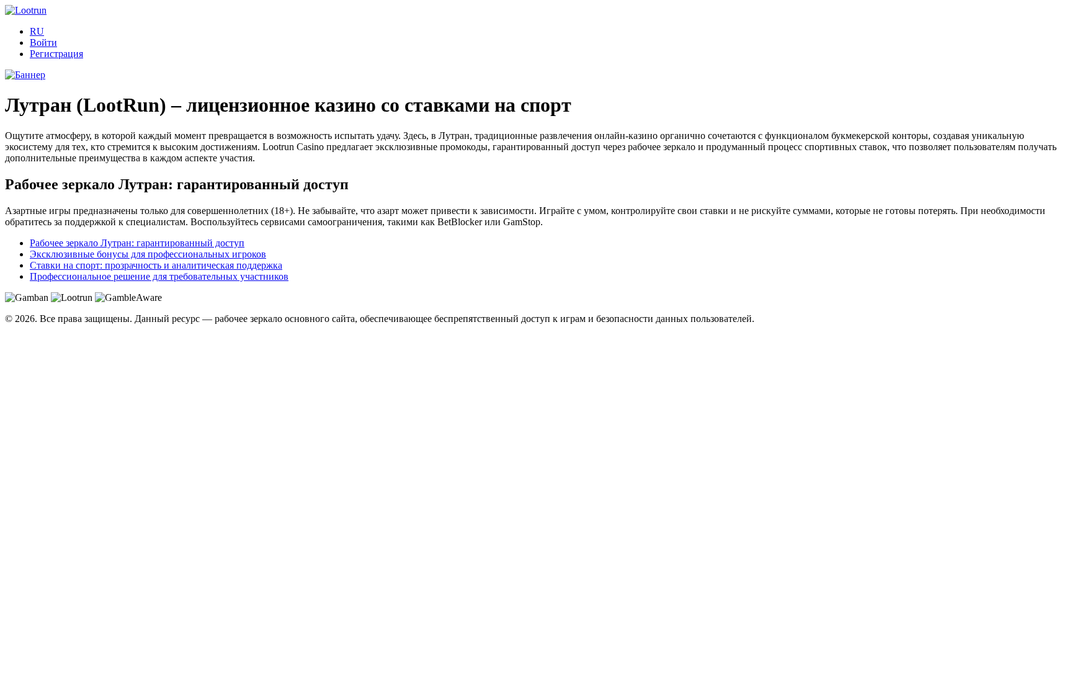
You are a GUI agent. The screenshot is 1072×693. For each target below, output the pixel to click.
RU (37, 31)
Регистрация (56, 53)
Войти (43, 42)
